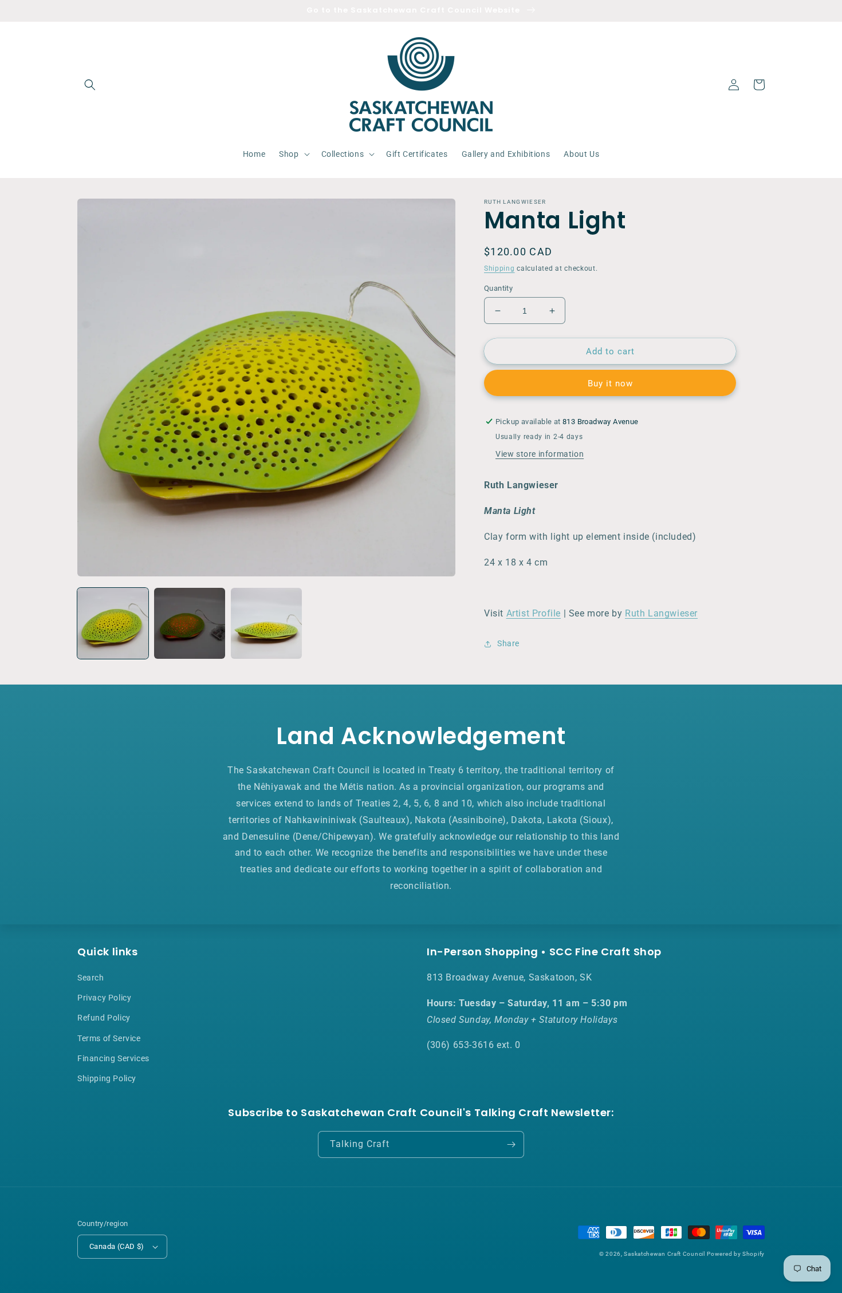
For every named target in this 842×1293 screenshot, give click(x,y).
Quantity (498, 288)
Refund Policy (104, 1017)
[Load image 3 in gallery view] (266, 623)
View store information (539, 453)
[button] (90, 84)
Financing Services (113, 1058)
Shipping (499, 268)
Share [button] (508, 643)
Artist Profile (533, 613)
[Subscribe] (511, 1144)
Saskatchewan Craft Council (664, 1254)
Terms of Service (109, 1038)
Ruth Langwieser (661, 613)
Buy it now (610, 383)
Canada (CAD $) (116, 1246)
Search (90, 977)
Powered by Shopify (736, 1254)
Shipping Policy (106, 1078)
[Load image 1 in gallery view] (112, 623)
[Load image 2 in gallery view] (189, 623)
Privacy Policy (104, 997)
